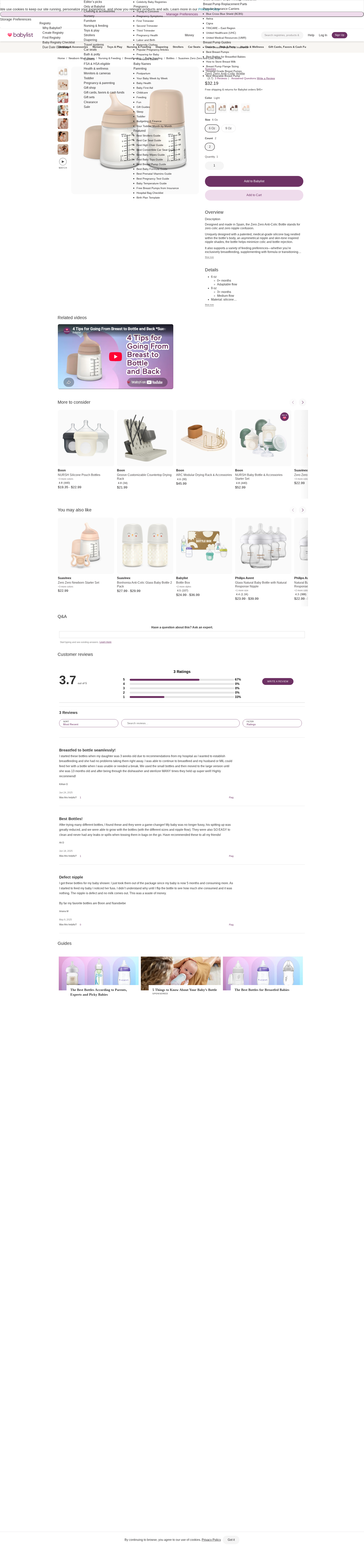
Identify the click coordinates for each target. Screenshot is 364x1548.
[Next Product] (302, 402)
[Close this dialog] (0, 3)
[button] (182, 679)
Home (61, 58)
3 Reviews (221, 78)
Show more (209, 257)
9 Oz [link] (228, 128)
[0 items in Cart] (354, 35)
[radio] (63, 72)
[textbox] (182, 634)
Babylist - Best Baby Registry (20, 35)
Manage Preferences (182, 14)
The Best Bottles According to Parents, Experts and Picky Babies (98, 992)
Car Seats (194, 46)
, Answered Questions (243, 78)
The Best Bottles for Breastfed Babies (262, 990)
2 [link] (210, 146)
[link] (210, 108)
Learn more (105, 642)
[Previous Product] (293, 402)
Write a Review (266, 78)
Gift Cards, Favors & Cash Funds (289, 46)
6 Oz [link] (212, 128)
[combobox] (282, 35)
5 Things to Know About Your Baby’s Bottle (184, 990)
